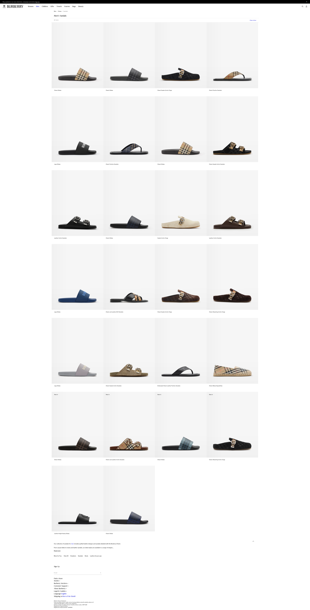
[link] (55, 11)
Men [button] (37, 6)
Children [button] (45, 6)
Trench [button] (59, 6)
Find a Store (58, 578)
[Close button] (306, 2)
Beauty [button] (80, 6)
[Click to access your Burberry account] (306, 6)
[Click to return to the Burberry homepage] (16, 6)
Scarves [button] (67, 6)
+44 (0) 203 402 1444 (59, 603)
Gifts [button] (52, 6)
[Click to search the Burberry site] (303, 6)
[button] (37, 2)
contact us (67, 603)
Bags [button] (74, 6)
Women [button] (30, 6)
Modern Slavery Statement (60, 601)
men (72, 544)
